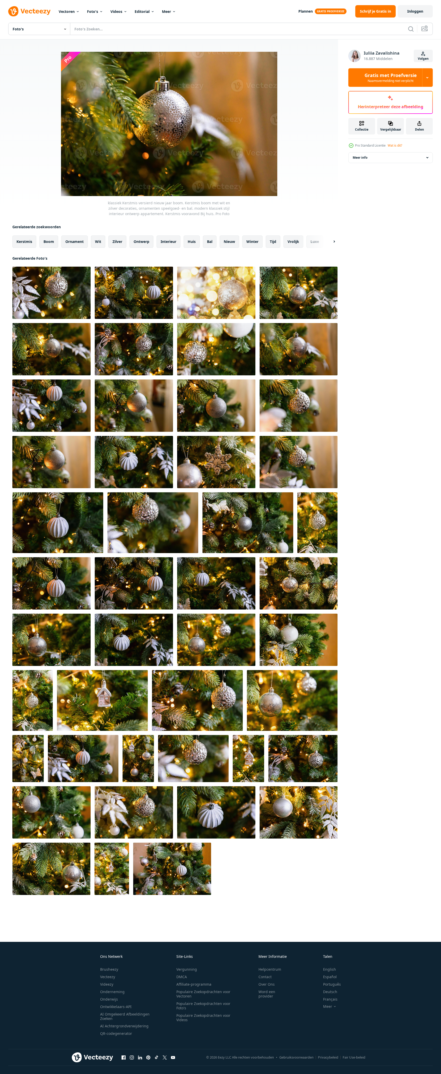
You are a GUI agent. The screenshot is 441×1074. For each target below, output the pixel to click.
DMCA (181, 976)
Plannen (305, 11)
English (329, 969)
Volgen (423, 58)
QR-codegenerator (116, 1033)
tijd (273, 241)
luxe (314, 241)
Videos (116, 11)
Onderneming (112, 991)
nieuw (229, 241)
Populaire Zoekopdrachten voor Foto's (203, 1005)
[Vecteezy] (29, 11)
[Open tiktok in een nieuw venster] (156, 1057)
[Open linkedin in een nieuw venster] (140, 1057)
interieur (168, 241)
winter (252, 241)
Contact (265, 976)
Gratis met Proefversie (391, 77)
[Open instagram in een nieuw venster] (132, 1057)
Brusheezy (109, 969)
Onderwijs (109, 999)
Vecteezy (107, 976)
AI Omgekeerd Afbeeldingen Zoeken (125, 1016)
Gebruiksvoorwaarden (296, 1057)
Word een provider (266, 994)
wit (98, 241)
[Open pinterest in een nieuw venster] (148, 1057)
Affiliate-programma (193, 984)
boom (49, 241)
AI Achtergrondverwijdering (124, 1026)
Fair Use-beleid (354, 1057)
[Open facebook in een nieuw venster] (124, 1057)
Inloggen (415, 11)
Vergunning (186, 969)
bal (209, 241)
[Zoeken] (411, 29)
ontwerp (141, 241)
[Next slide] (330, 241)
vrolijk (293, 241)
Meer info (360, 157)
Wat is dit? (395, 145)
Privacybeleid (328, 1057)
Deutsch (330, 991)
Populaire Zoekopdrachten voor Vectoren (203, 994)
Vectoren (67, 11)
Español (330, 976)
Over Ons (266, 984)
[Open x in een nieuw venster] (165, 1057)
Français (330, 999)
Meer (166, 11)
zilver (117, 241)
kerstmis (24, 241)
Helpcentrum (269, 969)
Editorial (142, 11)
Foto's (92, 11)
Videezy (106, 984)
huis (192, 241)
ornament (74, 241)
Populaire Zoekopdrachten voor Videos (203, 1017)
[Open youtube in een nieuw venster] (173, 1057)
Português (332, 984)
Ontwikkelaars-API (116, 1006)
